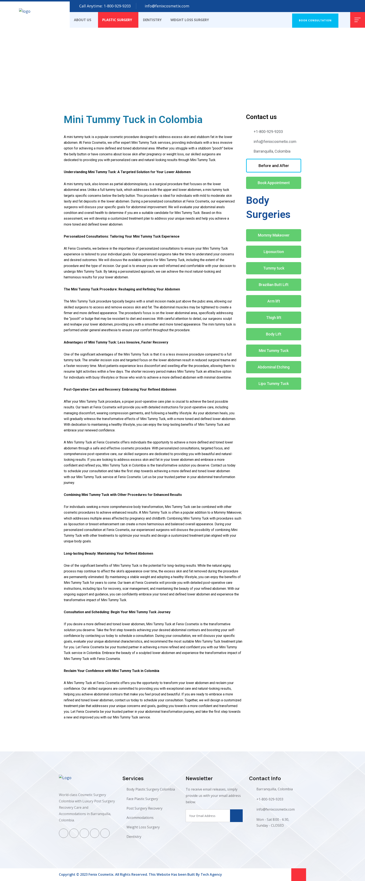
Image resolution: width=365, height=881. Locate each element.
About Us (82, 20)
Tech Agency (211, 874)
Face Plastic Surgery (142, 798)
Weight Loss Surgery (189, 20)
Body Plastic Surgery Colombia (151, 789)
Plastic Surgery (117, 20)
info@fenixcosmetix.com (167, 5)
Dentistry (152, 20)
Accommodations (140, 817)
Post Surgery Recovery (144, 808)
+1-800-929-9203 (269, 799)
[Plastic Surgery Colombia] (35, 14)
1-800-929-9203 (117, 5)
